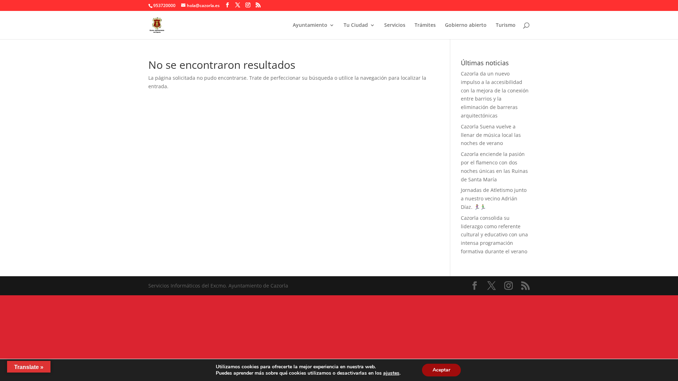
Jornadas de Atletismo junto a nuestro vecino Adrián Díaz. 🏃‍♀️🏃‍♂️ (494, 198)
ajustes (391, 373)
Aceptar (441, 370)
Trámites (425, 25)
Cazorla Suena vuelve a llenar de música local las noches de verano (491, 135)
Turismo (506, 25)
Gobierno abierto (466, 25)
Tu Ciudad (356, 25)
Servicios (394, 25)
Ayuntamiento (310, 25)
